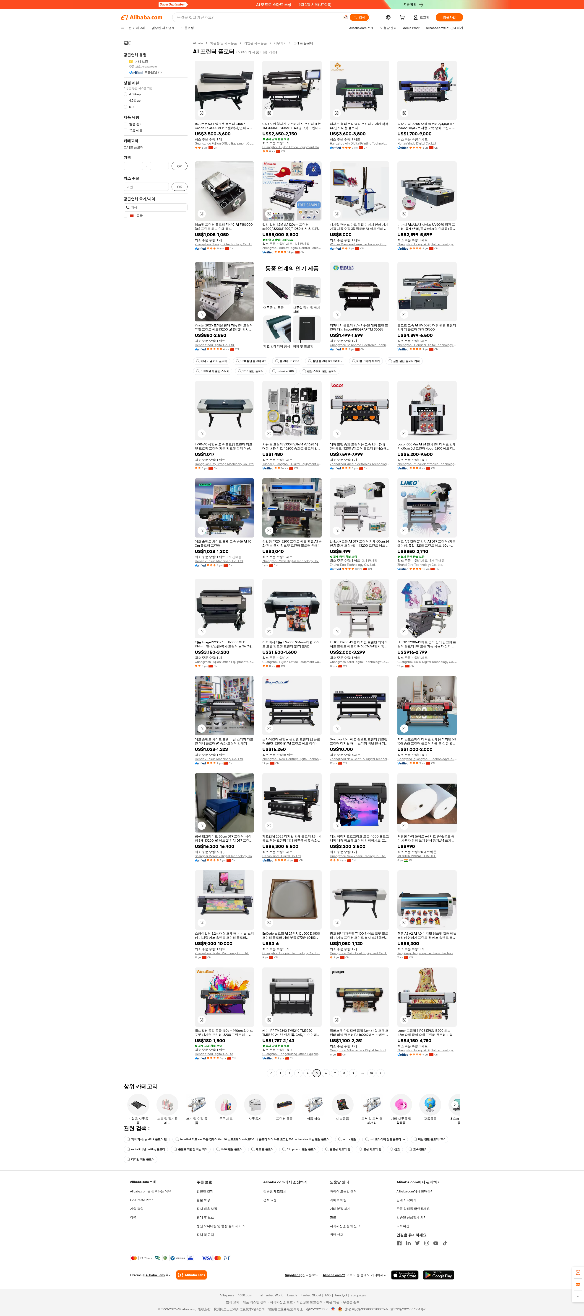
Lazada (292, 1295)
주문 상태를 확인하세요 (413, 1208)
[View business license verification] (333, 1309)
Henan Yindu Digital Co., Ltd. (215, 345)
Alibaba (198, 43)
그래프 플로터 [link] (303, 43)
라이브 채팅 (338, 1200)
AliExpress (227, 1295)
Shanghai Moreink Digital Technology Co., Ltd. (224, 856)
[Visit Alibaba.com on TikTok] (445, 1243)
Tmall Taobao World (269, 1295)
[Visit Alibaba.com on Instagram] (426, 1243)
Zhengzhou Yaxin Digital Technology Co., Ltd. (292, 561)
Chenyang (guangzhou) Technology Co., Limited (427, 759)
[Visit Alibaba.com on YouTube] (435, 1243)
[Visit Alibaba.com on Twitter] (417, 1243)
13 (371, 1073)
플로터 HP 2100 (289, 361)
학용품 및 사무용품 (223, 43)
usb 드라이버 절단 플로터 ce (387, 1139)
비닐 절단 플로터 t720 (431, 1139)
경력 (133, 1217)
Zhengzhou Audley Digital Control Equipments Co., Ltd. (292, 248)
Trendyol (340, 1295)
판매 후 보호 (205, 1217)
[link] (578, 1273)
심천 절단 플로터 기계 (406, 361)
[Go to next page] (380, 1073)
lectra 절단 (350, 1139)
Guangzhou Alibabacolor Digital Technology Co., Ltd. (359, 1050)
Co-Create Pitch (141, 1200)
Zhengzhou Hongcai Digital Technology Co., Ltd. (427, 244)
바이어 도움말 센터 (343, 1191)
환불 (333, 1217)
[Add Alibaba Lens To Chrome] (191, 1275)
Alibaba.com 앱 (334, 1275)
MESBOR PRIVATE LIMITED (416, 856)
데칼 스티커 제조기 (368, 361)
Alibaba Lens (155, 1275)
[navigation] (156, 558)
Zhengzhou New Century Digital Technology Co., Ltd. (292, 759)
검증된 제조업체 (274, 1191)
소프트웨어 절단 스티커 (215, 371)
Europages (358, 1295)
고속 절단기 (420, 1149)
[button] (345, 17)
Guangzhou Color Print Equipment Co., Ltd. (359, 953)
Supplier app (295, 1275)
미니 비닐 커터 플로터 (214, 361)
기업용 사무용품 (255, 43)
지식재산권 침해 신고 (345, 1226)
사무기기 (280, 43)
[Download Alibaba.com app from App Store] (405, 1275)
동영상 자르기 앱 (340, 1149)
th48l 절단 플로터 (231, 1149)
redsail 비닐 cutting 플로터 (148, 1149)
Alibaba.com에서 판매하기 (415, 1191)
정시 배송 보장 (207, 1208)
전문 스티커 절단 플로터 (321, 371)
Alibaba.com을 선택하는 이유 (150, 1191)
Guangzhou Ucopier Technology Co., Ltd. (291, 953)
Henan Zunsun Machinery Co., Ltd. (219, 561)
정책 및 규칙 (205, 1234)
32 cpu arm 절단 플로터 (301, 1149)
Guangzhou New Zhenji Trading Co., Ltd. (358, 856)
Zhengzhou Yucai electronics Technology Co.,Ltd (359, 464)
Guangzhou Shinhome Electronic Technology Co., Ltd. (359, 345)
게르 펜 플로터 (265, 1149)
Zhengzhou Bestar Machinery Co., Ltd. (222, 953)
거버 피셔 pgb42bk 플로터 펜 (149, 1139)
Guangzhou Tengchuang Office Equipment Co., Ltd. (292, 1054)
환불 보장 (203, 1200)
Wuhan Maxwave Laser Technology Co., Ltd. (359, 244)
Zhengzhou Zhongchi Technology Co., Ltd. (224, 244)
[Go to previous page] (271, 1073)
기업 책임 (136, 1208)
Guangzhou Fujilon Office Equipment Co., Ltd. (224, 143)
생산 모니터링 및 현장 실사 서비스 (221, 1226)
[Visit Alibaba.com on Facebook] (399, 1243)
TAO (328, 1295)
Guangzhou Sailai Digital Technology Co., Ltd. (359, 662)
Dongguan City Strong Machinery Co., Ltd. (224, 464)
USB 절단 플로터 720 (253, 361)
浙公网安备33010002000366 (366, 1309)
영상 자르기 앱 (372, 1149)
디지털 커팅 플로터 (142, 1159)
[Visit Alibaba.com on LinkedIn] (408, 1243)
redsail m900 (285, 371)
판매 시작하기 (406, 1200)
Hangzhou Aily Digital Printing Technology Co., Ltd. (359, 143)
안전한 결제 (205, 1191)
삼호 (397, 1149)
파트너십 (402, 1226)
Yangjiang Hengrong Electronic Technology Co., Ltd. (427, 953)
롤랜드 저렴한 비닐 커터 (193, 1149)
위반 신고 (336, 1234)
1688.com (245, 1295)
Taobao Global (311, 1295)
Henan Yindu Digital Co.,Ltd (416, 143)
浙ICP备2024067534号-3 (408, 1309)
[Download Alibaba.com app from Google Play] (438, 1275)
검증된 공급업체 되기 (411, 1217)
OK (179, 166)
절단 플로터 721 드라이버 (328, 361)
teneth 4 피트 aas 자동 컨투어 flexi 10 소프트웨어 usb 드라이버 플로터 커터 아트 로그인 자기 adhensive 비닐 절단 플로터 (254, 1139)
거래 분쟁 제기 (340, 1208)
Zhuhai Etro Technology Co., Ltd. (352, 564)
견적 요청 (270, 1200)
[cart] (403, 18)
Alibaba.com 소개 (143, 1182)
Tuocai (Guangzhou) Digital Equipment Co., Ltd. (292, 464)
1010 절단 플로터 (252, 371)
